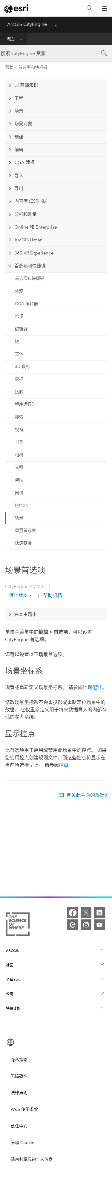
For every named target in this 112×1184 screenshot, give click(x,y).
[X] (86, 912)
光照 (19, 467)
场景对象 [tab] (23, 123)
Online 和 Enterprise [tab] (35, 227)
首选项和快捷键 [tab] (30, 265)
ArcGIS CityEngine (27, 24)
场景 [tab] (18, 111)
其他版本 (18, 595)
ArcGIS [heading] (12, 950)
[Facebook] (72, 912)
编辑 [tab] (18, 149)
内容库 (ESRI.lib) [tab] (30, 201)
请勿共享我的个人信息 (32, 1159)
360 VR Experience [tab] (34, 253)
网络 (19, 492)
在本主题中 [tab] (25, 614)
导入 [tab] (18, 175)
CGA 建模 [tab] (24, 162)
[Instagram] (86, 924)
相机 (19, 454)
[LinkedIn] (99, 912)
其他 (19, 354)
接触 (19, 391)
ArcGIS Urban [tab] (28, 240)
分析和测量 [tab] (25, 214)
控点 (63, 765)
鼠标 (19, 379)
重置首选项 (25, 530)
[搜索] (90, 8)
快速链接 (23, 543)
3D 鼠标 (22, 366)
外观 (19, 291)
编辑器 (21, 329)
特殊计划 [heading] (13, 1008)
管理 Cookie (22, 1142)
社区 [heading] (9, 965)
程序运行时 (25, 404)
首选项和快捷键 (32, 67)
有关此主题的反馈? (86, 795)
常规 (19, 316)
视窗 (19, 429)
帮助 (11, 39)
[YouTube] (99, 924)
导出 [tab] (18, 188)
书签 (19, 442)
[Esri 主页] (16, 8)
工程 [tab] (18, 98)
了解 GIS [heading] (13, 979)
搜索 (19, 417)
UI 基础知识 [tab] (26, 85)
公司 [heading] (9, 994)
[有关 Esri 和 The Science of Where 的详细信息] (18, 925)
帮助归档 (52, 595)
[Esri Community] (72, 924)
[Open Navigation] (104, 8)
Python (21, 505)
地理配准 (92, 687)
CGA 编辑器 (26, 303)
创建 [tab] (18, 137)
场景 (19, 517)
